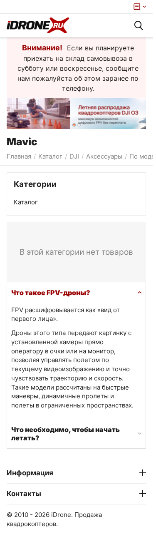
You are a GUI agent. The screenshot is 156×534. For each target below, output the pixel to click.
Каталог (26, 202)
